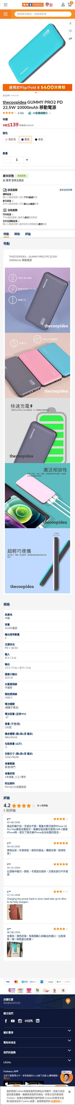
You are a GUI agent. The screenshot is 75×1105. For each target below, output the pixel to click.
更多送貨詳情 (66, 190)
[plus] (27, 159)
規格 (17, 234)
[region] (37, 1095)
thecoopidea (14, 102)
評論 (28, 234)
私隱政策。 (56, 1101)
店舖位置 (8, 999)
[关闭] (69, 1092)
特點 (6, 234)
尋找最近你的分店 (11, 1003)
